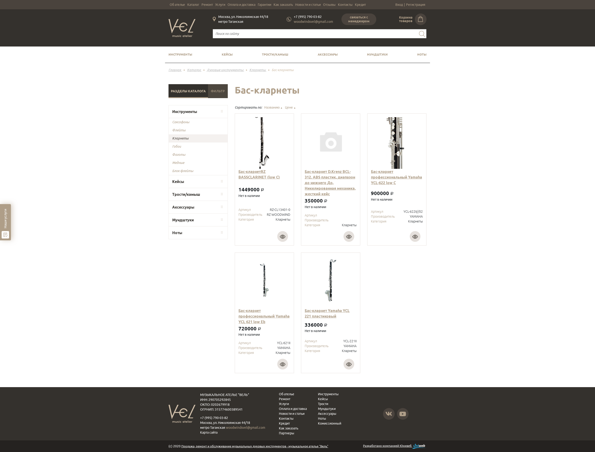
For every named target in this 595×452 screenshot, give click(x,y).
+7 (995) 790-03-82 (308, 17)
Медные (178, 163)
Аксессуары (328, 54)
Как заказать (283, 5)
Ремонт (207, 5)
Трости (323, 404)
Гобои (176, 146)
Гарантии (264, 5)
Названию (273, 107)
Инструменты (180, 54)
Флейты (178, 130)
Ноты (421, 54)
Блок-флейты (182, 171)
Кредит (360, 5)
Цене (290, 107)
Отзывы (329, 5)
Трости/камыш (275, 54)
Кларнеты (180, 138)
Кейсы (227, 54)
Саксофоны (180, 122)
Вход (399, 5)
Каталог (193, 5)
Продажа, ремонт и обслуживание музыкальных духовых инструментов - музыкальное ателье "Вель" (254, 446)
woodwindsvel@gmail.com (313, 21)
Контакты (345, 5)
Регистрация (415, 5)
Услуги (220, 5)
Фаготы (178, 154)
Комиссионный (329, 423)
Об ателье (177, 5)
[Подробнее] (282, 236)
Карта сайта (209, 432)
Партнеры (286, 433)
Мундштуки (377, 54)
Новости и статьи (308, 5)
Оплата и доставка (241, 5)
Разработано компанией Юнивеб (387, 445)
